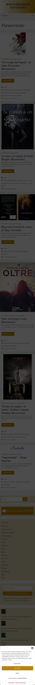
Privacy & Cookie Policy (20, 682)
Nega (17, 673)
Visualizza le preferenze (17, 678)
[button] (32, 648)
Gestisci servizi (17, 663)
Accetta (18, 668)
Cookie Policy (11, 682)
